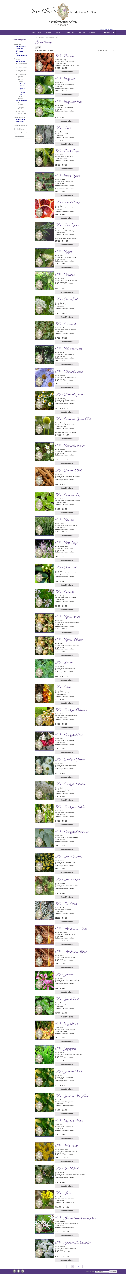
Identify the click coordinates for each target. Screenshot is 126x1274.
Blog (106, 29)
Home (33, 33)
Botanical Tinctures (22, 89)
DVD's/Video (20, 51)
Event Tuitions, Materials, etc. (20, 120)
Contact (110, 29)
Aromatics (49, 33)
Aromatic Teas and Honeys (22, 71)
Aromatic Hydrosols (22, 85)
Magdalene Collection (21, 108)
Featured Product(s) (20, 125)
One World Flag (19, 136)
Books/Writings (21, 46)
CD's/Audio (19, 49)
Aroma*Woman (22, 68)
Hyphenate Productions (21, 133)
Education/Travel (70, 33)
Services (58, 33)
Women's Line (22, 113)
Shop (101, 29)
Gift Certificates (19, 129)
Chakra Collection (21, 104)
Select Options (67, 71)
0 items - (109, 33)
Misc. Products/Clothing (21, 54)
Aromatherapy (20, 61)
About (40, 33)
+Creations (92, 33)
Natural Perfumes (21, 100)
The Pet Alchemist (20, 97)
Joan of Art (82, 33)
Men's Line (21, 111)
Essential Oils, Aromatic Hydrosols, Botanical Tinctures (22, 77)
